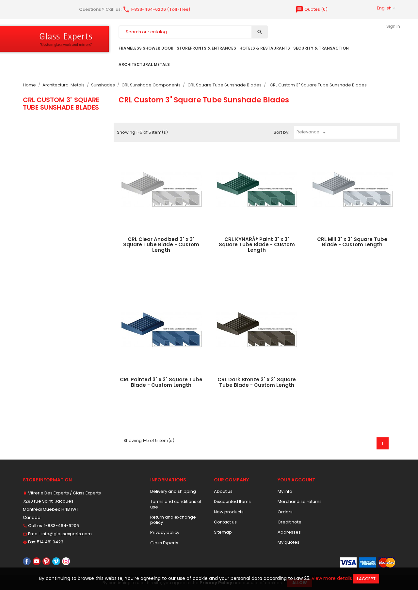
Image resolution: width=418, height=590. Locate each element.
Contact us (225, 522)
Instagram (66, 561)
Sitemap (223, 532)
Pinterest (46, 561)
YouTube (36, 561)
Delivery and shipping (173, 491)
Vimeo (56, 561)
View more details (332, 578)
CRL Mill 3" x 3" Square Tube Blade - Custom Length (352, 242)
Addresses (289, 532)
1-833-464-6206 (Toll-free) (156, 9)
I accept (366, 579)
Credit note (289, 522)
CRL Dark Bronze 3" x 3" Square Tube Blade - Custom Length (256, 382)
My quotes (288, 542)
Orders (285, 512)
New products (229, 512)
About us (223, 491)
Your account (296, 480)
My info (285, 491)
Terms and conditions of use (175, 504)
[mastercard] (386, 562)
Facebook (27, 561)
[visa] (348, 562)
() (312, 9)
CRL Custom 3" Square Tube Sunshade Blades (61, 103)
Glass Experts (164, 543)
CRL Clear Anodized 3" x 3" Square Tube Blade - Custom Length (161, 244)
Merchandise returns (300, 501)
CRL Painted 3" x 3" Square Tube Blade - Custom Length (161, 382)
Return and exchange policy (173, 519)
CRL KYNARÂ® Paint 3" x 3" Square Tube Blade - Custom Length (257, 244)
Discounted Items (232, 501)
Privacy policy (164, 532)
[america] (367, 562)
